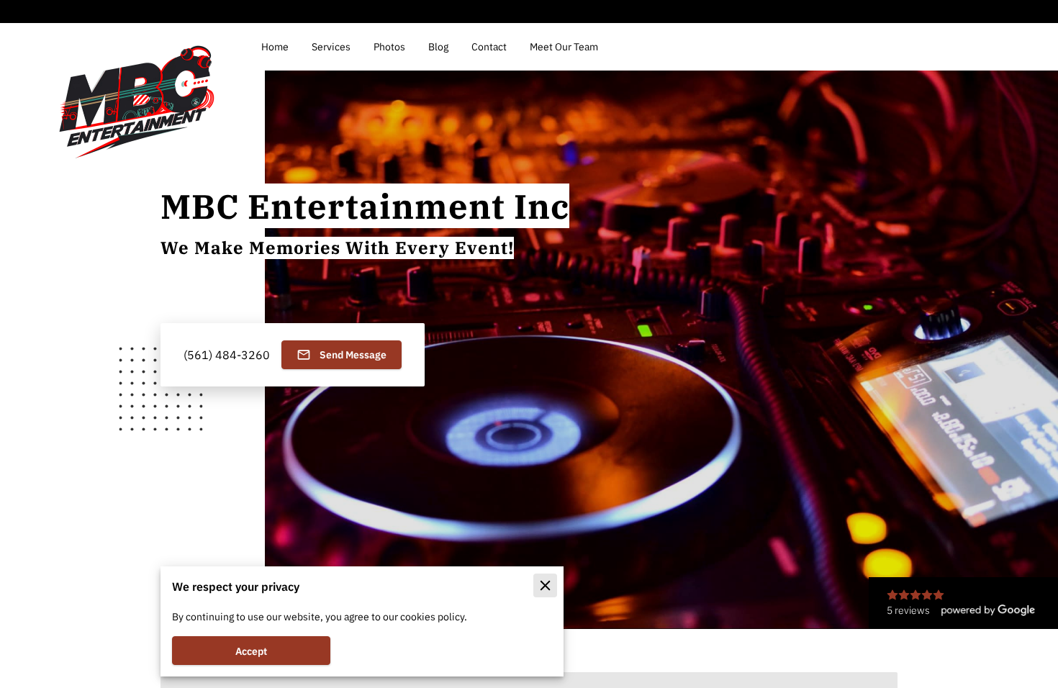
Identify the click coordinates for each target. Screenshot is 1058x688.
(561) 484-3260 (227, 355)
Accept (251, 651)
